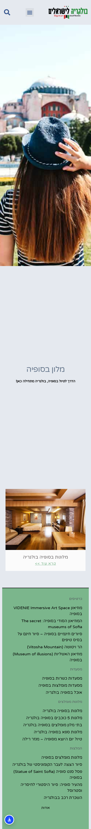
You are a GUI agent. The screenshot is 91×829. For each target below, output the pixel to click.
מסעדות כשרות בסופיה (62, 678)
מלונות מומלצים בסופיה (61, 757)
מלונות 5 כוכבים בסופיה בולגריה (54, 717)
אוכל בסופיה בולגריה (64, 692)
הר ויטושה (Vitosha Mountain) (54, 647)
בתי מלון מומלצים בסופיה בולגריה (52, 725)
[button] (30, 12)
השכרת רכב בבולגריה (63, 797)
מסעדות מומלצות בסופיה (60, 685)
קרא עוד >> (45, 563)
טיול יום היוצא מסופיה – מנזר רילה (52, 739)
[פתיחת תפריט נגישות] (9, 820)
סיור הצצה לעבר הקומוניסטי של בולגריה (47, 764)
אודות (45, 808)
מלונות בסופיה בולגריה (45, 557)
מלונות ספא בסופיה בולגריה (58, 732)
